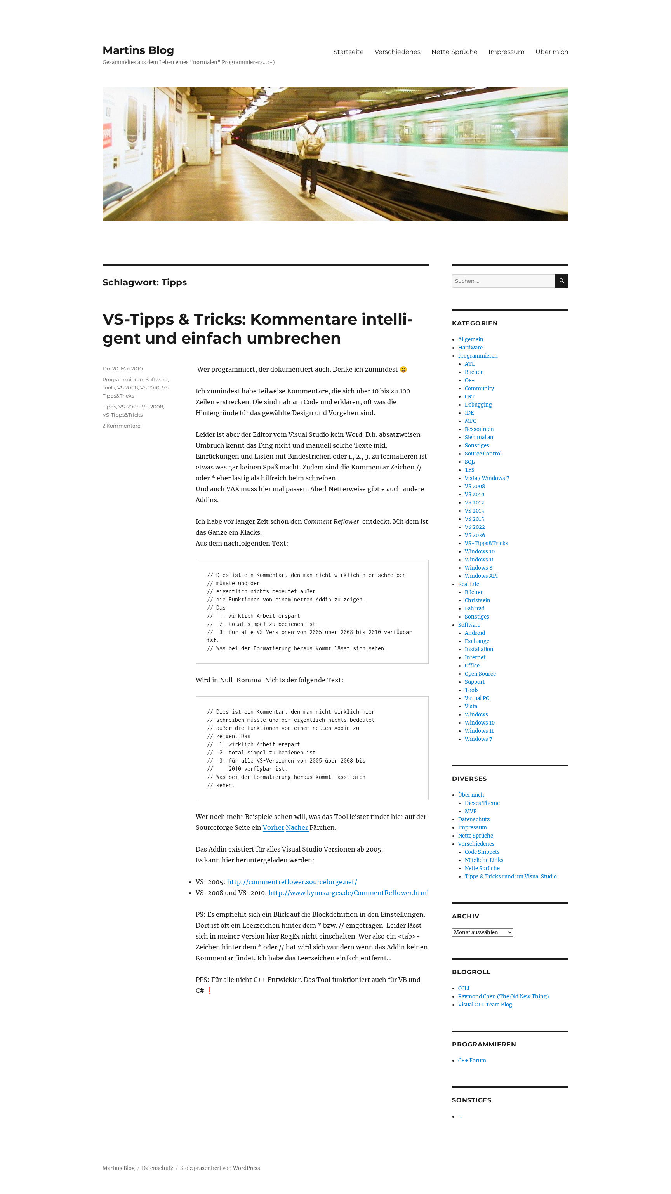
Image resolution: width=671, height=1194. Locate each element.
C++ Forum (472, 1060)
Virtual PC (477, 698)
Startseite (349, 52)
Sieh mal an (479, 437)
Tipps (109, 406)
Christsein (477, 600)
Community (479, 388)
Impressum (506, 52)
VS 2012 (474, 502)
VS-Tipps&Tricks (123, 415)
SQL (470, 462)
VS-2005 (128, 406)
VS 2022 (475, 527)
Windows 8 (478, 568)
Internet (475, 657)
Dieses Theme (482, 803)
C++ (470, 380)
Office (472, 665)
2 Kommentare (122, 425)
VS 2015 (474, 519)
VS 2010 (150, 387)
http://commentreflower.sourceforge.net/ (292, 882)
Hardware (470, 347)
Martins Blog (138, 50)
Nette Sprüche (454, 52)
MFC (470, 421)
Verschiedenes (398, 52)
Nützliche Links (484, 860)
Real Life (468, 584)
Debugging (478, 404)
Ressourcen (479, 429)
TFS (470, 470)
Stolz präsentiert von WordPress (220, 1168)
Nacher (297, 827)
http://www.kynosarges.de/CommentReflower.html (349, 893)
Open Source (480, 674)
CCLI (463, 988)
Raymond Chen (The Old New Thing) (503, 996)
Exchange (477, 641)
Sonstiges (477, 445)
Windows (476, 714)
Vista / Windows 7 (487, 478)
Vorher (273, 827)
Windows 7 (478, 739)
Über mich (551, 52)
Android (475, 633)
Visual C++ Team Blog (485, 1004)
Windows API (481, 576)
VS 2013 (474, 510)
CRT (470, 396)
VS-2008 (152, 406)
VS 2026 (475, 535)
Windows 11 (479, 559)
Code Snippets (482, 852)
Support (475, 682)
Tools (109, 387)
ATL (470, 364)
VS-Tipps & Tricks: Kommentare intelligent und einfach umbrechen (258, 328)
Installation (479, 649)
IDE (469, 413)
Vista (471, 706)
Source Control (483, 453)
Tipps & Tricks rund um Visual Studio (511, 876)
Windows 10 (480, 551)
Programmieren (123, 379)
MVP (470, 811)
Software (157, 379)
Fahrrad (475, 608)
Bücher (474, 372)
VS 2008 (127, 387)
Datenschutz (474, 819)
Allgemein (470, 339)
